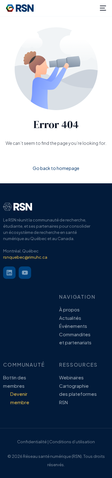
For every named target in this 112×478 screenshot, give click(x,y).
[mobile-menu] (102, 8)
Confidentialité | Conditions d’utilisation (56, 441)
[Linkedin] (9, 272)
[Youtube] (25, 272)
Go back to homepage (56, 168)
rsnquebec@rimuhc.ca (25, 257)
